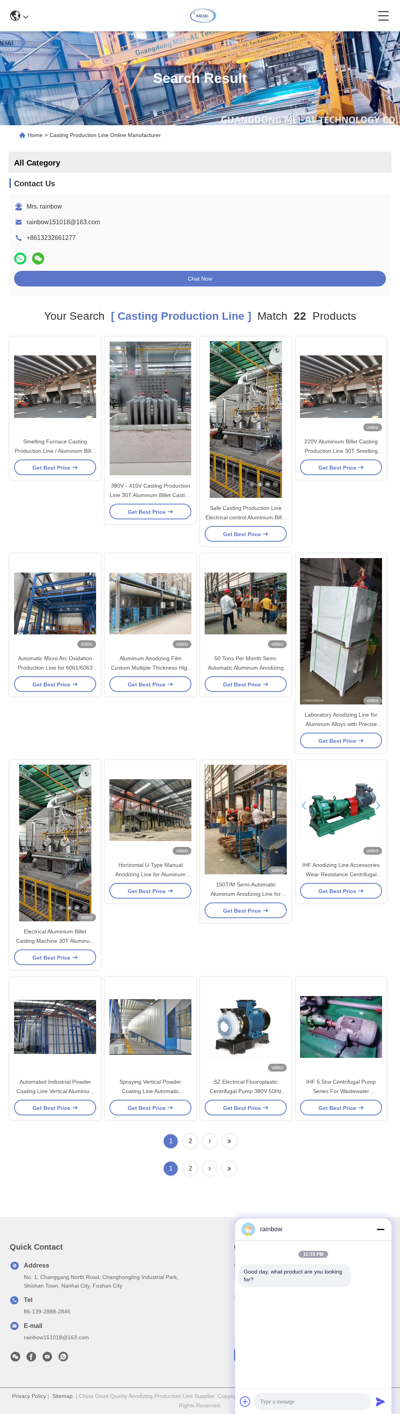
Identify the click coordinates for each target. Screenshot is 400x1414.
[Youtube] (47, 1359)
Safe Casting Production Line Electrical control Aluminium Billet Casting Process (245, 517)
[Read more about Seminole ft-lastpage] (229, 1169)
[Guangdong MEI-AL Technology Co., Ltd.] (203, 15)
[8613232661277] (63, 1359)
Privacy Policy (29, 1396)
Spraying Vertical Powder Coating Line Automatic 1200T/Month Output (150, 1091)
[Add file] (245, 1401)
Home (35, 135)
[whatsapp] (20, 258)
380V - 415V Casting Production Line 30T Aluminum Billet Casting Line (150, 495)
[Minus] (380, 1229)
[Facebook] (31, 1359)
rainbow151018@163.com (63, 222)
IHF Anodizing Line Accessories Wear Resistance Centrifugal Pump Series (341, 874)
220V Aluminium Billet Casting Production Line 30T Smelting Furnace (341, 450)
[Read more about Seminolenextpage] (210, 1169)
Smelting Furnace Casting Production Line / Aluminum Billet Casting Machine (55, 450)
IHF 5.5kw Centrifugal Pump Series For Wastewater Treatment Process (341, 1091)
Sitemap (62, 1396)
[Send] (380, 1401)
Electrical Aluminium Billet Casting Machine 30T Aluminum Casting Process (55, 940)
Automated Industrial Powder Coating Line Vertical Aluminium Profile (55, 1091)
